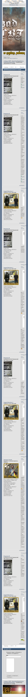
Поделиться (23, 71)
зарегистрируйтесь (13, 58)
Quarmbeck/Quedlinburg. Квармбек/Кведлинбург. (14, 62)
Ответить (22, 67)
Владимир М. (7, 74)
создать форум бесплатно (19, 685)
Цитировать (21, 107)
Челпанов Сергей (8, 459)
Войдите (5, 58)
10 (15, 67)
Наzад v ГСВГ (8, 61)
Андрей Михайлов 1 (8, 191)
